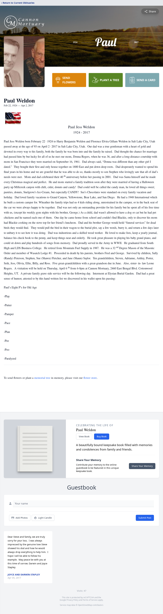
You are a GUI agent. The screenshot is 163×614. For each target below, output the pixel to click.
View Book (84, 436)
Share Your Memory (142, 465)
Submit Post (144, 517)
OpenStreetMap (85, 605)
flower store (90, 378)
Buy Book (101, 436)
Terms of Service (90, 600)
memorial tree (42, 378)
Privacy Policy (72, 600)
